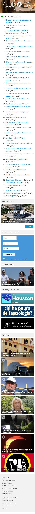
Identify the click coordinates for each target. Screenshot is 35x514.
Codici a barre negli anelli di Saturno (18, 133)
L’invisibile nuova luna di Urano (16, 25)
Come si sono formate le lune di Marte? (19, 46)
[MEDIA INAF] (17, 6)
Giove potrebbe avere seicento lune (18, 83)
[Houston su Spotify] (17, 304)
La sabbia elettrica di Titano (15, 138)
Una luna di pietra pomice (14, 193)
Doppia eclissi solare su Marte (16, 117)
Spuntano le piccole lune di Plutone (18, 175)
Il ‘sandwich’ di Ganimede (14, 180)
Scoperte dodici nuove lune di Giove (18, 127)
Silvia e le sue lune (12, 190)
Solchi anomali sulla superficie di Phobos (20, 154)
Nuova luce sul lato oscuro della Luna (18, 88)
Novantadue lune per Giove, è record (18, 67)
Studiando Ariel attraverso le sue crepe (19, 41)
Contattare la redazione (9, 505)
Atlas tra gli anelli (12, 196)
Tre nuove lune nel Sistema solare (17, 51)
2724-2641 (8, 494)
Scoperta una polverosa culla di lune (18, 106)
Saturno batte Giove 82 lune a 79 (17, 98)
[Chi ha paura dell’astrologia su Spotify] (17, 317)
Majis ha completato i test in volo (17, 57)
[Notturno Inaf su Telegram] (17, 329)
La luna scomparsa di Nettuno (16, 185)
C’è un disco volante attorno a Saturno (19, 143)
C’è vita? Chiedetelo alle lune (16, 169)
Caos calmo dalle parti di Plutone (17, 159)
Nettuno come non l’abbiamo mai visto (19, 72)
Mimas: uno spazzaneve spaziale (17, 112)
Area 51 (4, 508)
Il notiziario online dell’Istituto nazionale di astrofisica (17, 8)
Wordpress (13, 503)
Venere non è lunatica (13, 182)
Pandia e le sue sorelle (13, 104)
